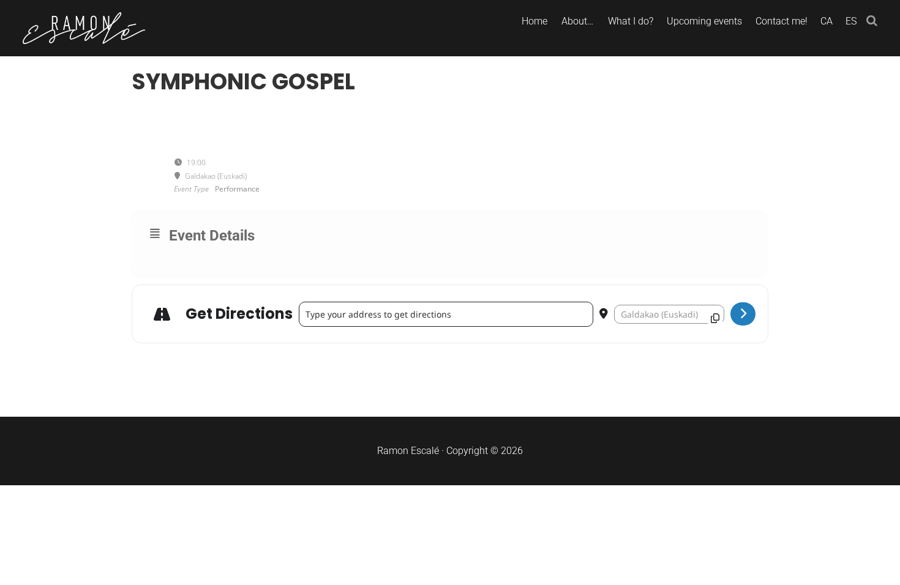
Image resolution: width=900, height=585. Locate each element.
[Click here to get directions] (743, 314)
